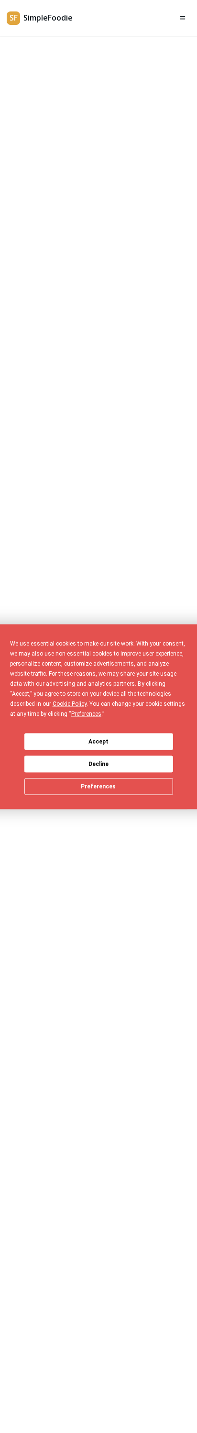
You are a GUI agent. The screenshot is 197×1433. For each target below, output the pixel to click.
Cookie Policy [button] (70, 703)
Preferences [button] (86, 713)
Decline (98, 764)
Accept (98, 741)
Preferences (98, 786)
